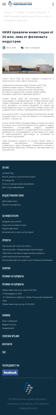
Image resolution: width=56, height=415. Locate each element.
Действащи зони (9, 201)
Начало (8, 12)
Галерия (6, 268)
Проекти (6, 240)
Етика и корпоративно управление (18, 183)
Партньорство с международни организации (22, 249)
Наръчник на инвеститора (14, 225)
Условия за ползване (20, 403)
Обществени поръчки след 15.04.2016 (19, 290)
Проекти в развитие (11, 204)
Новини (20, 12)
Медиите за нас (9, 324)
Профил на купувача (13, 276)
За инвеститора (10, 216)
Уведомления (8, 328)
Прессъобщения (37, 12)
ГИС (4, 352)
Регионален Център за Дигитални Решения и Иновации (27, 260)
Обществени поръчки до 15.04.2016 (18, 304)
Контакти (7, 344)
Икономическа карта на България (17, 232)
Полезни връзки (10, 336)
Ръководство (8, 180)
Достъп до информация (13, 187)
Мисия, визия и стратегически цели (18, 176)
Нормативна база (10, 228)
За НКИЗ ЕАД (7, 173)
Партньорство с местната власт (16, 246)
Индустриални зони (13, 195)
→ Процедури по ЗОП (12, 293)
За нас (5, 167)
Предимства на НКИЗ (11, 221)
